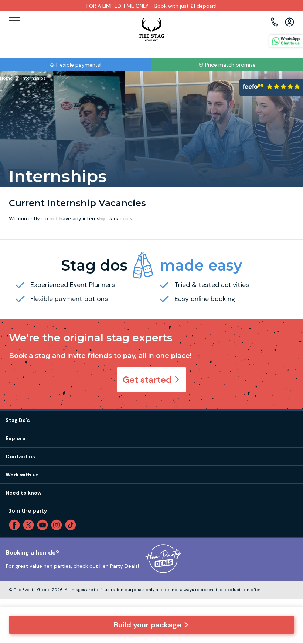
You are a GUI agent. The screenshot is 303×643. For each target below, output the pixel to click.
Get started (147, 379)
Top (287, 574)
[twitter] (30, 524)
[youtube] (44, 524)
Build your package (147, 625)
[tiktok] (72, 524)
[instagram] (58, 524)
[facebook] (16, 524)
